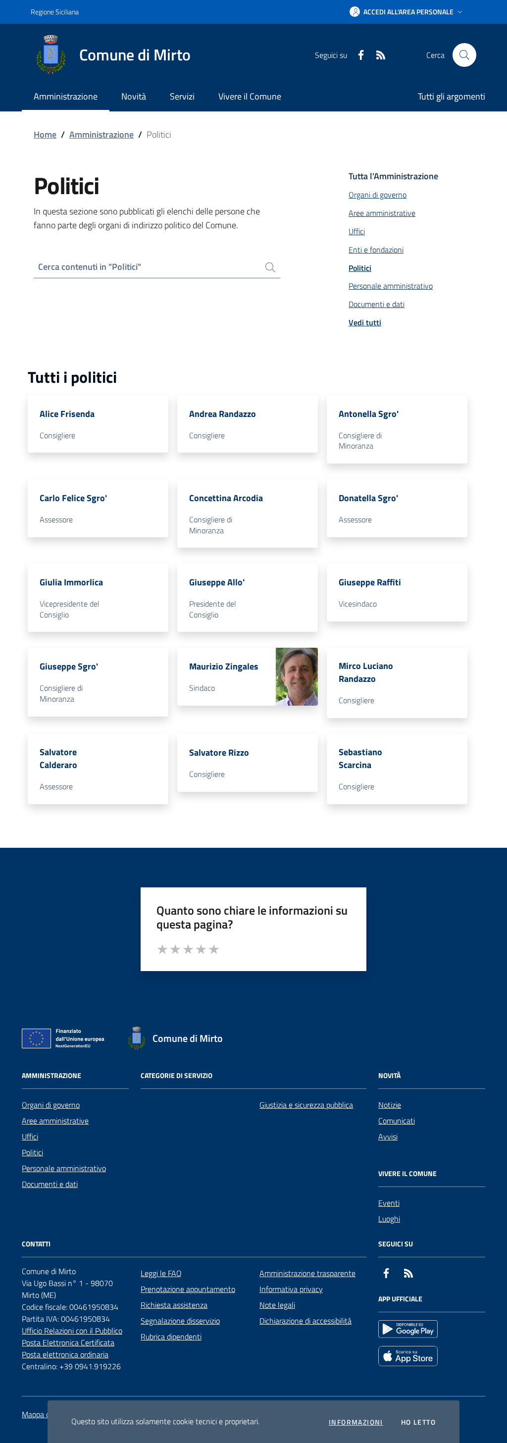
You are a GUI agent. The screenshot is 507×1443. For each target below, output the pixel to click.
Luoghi (389, 1219)
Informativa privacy (291, 1289)
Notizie (389, 1105)
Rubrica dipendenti (171, 1336)
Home (45, 134)
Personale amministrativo (64, 1168)
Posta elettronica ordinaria (65, 1354)
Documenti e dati (50, 1184)
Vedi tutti (365, 322)
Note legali (277, 1305)
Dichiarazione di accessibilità (305, 1321)
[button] (407, 11)
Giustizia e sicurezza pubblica (306, 1105)
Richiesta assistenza (174, 1305)
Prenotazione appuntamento (188, 1289)
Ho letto (418, 1422)
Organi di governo (51, 1105)
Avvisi (388, 1136)
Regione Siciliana (55, 11)
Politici (32, 1152)
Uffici (30, 1136)
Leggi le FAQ (161, 1273)
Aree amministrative (55, 1121)
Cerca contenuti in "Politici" (89, 266)
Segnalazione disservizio (180, 1321)
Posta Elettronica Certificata (68, 1342)
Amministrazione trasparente (307, 1273)
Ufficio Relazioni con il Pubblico (72, 1331)
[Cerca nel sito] (464, 55)
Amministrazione (101, 134)
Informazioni (356, 1422)
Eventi (389, 1203)
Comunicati (396, 1121)
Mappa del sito (46, 1414)
